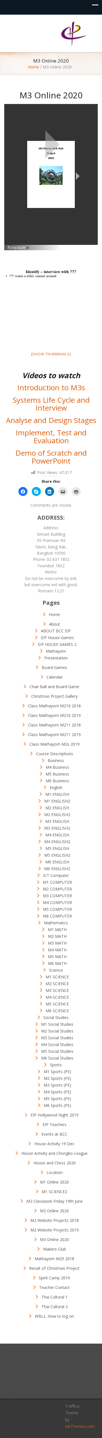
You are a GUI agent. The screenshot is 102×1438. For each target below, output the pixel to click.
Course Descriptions (54, 753)
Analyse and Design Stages (51, 420)
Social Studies (56, 1017)
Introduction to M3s (51, 387)
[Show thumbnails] (51, 353)
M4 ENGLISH (57, 834)
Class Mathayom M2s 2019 (54, 744)
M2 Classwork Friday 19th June (54, 1201)
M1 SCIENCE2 (54, 1191)
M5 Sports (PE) (57, 1098)
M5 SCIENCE (57, 1004)
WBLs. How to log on (54, 1316)
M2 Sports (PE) (57, 1078)
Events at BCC (54, 1134)
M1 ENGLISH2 (57, 801)
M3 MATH (57, 943)
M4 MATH (57, 949)
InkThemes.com (80, 1426)
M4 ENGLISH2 (57, 841)
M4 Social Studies (57, 1044)
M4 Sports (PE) (57, 1091)
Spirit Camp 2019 (54, 1277)
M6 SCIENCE (57, 1010)
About (54, 624)
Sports (56, 1064)
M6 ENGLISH (57, 862)
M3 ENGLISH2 (57, 828)
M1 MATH (57, 929)
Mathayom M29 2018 (54, 1258)
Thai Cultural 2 (54, 1306)
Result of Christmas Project (54, 1268)
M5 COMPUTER (57, 909)
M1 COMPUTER (57, 882)
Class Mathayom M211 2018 (54, 725)
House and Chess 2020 (54, 1163)
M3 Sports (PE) (57, 1085)
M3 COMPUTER (57, 895)
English (56, 787)
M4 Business (57, 767)
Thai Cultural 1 (54, 1297)
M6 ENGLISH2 (57, 868)
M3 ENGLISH (57, 821)
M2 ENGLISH (57, 807)
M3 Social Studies (57, 1037)
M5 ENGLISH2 (57, 855)
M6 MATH (57, 963)
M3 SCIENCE (57, 990)
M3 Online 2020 (54, 1239)
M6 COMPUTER (57, 916)
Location (54, 1172)
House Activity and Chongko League (54, 1153)
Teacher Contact (54, 1287)
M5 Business (57, 774)
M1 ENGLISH (57, 794)
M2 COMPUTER (57, 889)
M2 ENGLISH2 (57, 814)
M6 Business (57, 780)
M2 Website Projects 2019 (54, 1230)
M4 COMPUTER (57, 902)
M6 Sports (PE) (57, 1105)
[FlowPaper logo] (19, 245)
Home (33, 67)
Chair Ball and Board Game (54, 686)
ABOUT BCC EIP (56, 630)
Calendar (54, 677)
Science (56, 970)
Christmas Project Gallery (54, 696)
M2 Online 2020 (54, 1210)
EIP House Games (57, 637)
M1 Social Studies (57, 1024)
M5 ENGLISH (57, 848)
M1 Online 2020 (54, 1182)
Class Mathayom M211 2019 (54, 734)
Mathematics (56, 922)
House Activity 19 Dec (54, 1143)
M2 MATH (57, 936)
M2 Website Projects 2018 (54, 1220)
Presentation (56, 658)
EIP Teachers (54, 1124)
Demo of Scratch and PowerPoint (51, 457)
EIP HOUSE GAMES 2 (57, 644)
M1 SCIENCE (57, 977)
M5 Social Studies (57, 1051)
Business (56, 760)
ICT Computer (56, 875)
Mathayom (56, 651)
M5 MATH (57, 956)
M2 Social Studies (57, 1031)
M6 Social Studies (57, 1058)
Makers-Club (54, 1249)
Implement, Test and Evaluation (51, 436)
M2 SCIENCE (57, 983)
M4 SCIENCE (57, 997)
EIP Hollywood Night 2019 (54, 1115)
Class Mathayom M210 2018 (54, 705)
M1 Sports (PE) (57, 1071)
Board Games (54, 667)
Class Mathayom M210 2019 (54, 715)
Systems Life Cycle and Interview (51, 404)
